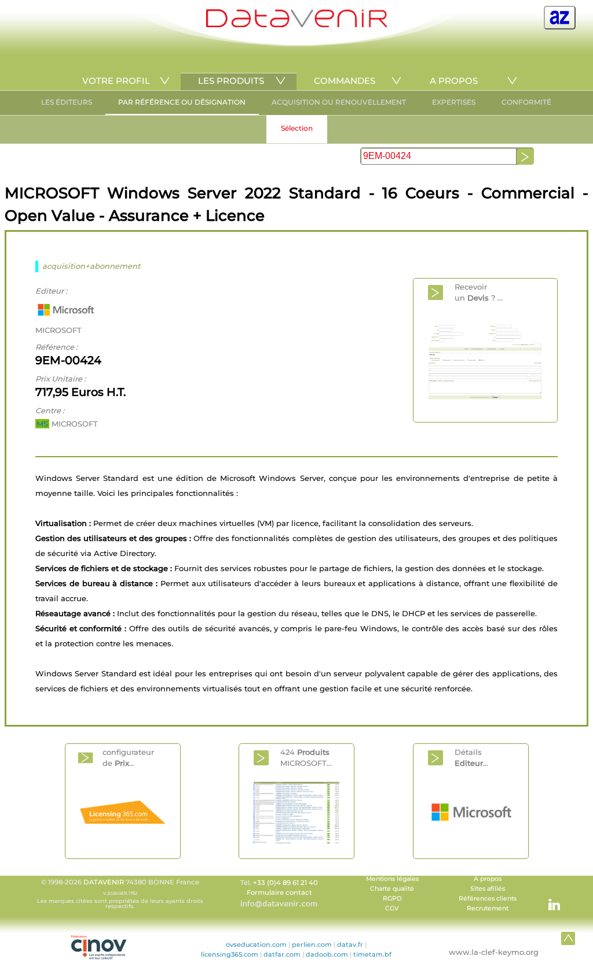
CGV (392, 908)
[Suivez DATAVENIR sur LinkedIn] (548, 898)
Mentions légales (392, 879)
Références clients (488, 898)
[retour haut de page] (568, 938)
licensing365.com (229, 954)
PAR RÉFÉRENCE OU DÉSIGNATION (182, 102)
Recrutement (487, 908)
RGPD (392, 898)
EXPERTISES (453, 102)
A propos (488, 879)
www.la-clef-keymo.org (494, 952)
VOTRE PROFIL (116, 80)
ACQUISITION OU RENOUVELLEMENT (339, 102)
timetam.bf (372, 954)
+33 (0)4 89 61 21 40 (285, 883)
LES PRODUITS (231, 80)
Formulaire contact (279, 892)
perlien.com (312, 944)
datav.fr (350, 944)
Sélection (297, 128)
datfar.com (282, 954)
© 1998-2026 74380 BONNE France (120, 893)
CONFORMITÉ (526, 102)
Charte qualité (392, 888)
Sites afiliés (487, 888)
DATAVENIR (103, 882)
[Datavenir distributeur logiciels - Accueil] (296, 24)
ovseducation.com (256, 944)
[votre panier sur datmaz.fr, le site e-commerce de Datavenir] (560, 17)
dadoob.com (327, 954)
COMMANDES (344, 80)
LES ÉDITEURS (66, 102)
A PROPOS (454, 80)
